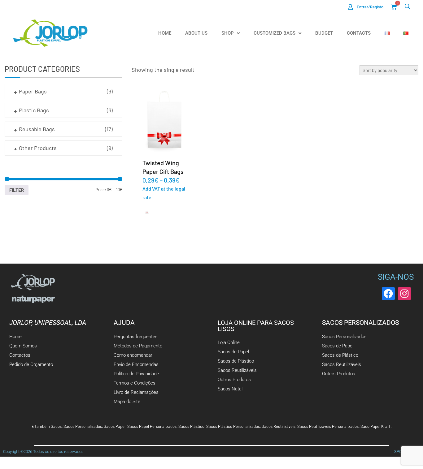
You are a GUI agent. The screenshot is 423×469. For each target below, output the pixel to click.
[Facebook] (388, 293)
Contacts (359, 33)
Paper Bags (33, 91)
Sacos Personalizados (82, 426)
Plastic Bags (34, 110)
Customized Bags (274, 33)
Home (164, 33)
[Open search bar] (407, 6)
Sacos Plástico (191, 426)
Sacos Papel (114, 426)
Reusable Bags (37, 129)
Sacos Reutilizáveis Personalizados (328, 426)
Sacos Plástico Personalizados (233, 426)
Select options (163, 120)
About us (196, 33)
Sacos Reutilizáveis (278, 426)
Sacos (56, 426)
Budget (324, 33)
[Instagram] (404, 293)
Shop (227, 33)
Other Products (38, 147)
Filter (16, 190)
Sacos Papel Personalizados (152, 426)
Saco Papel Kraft (375, 426)
